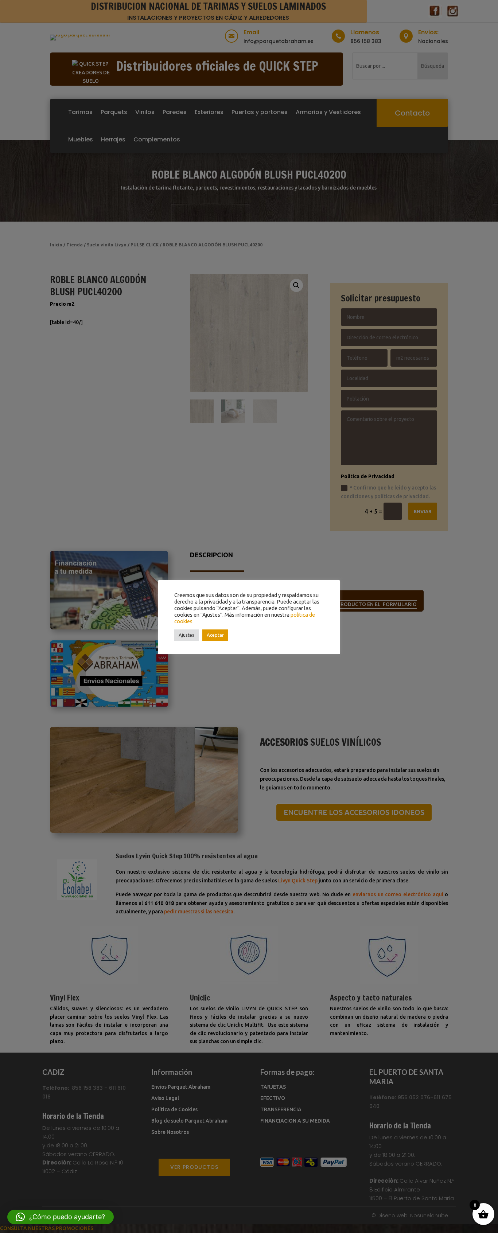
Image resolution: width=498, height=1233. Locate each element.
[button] (60, 1217)
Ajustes (186, 634)
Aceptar (215, 634)
